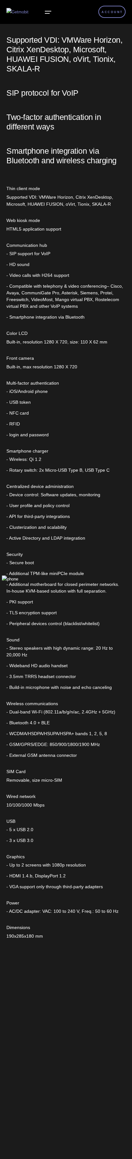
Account (112, 12)
